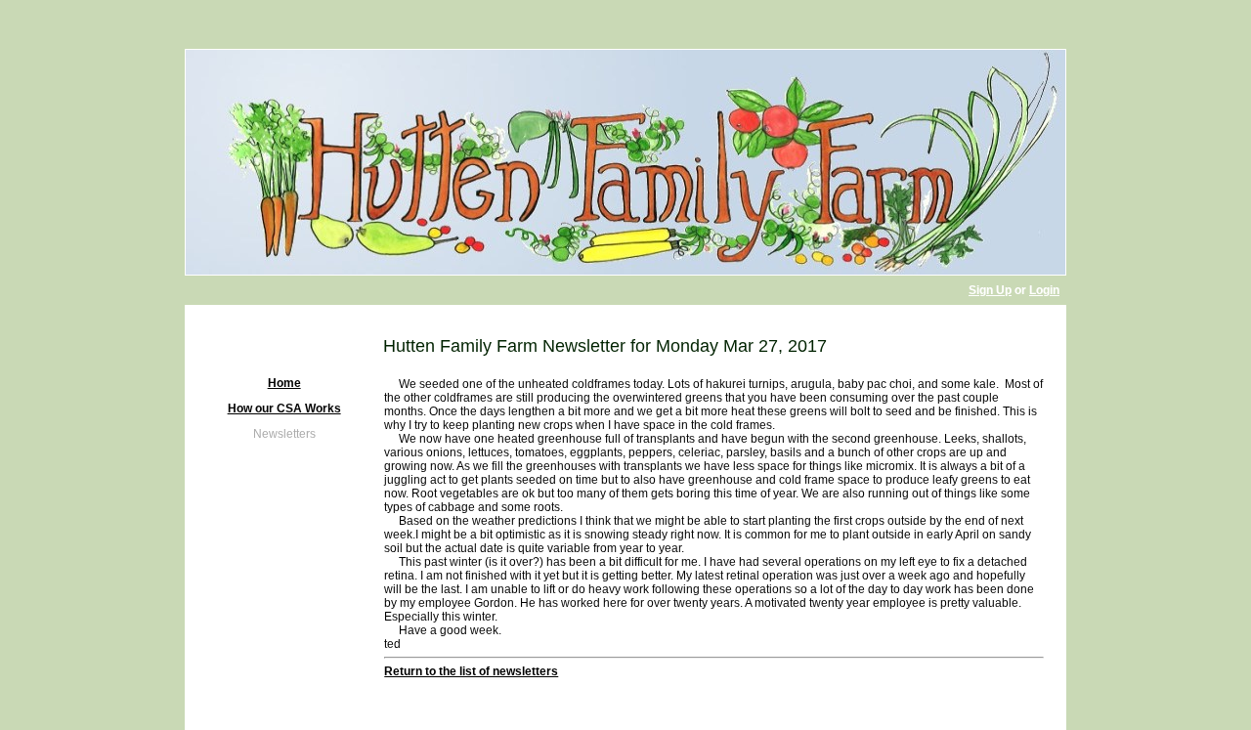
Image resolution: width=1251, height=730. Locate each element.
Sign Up (990, 290)
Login (1044, 290)
